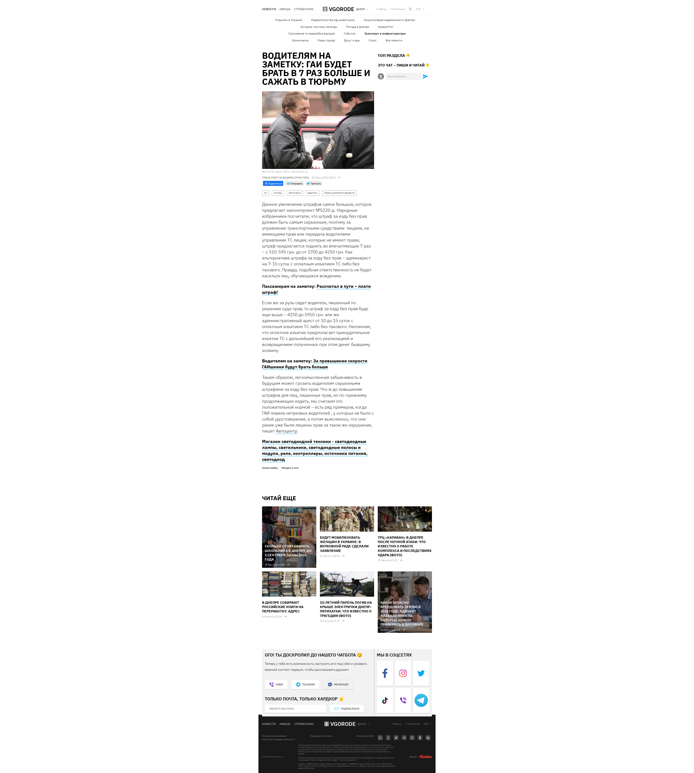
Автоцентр (286, 431)
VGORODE (343, 723)
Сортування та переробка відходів (311, 33)
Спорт (373, 40)
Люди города (326, 40)
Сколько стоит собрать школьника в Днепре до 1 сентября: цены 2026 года (288, 552)
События (349, 33)
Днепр (361, 724)
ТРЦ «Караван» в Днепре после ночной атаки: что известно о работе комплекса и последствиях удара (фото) (405, 546)
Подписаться (350, 708)
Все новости (394, 40)
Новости (269, 9)
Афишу (382, 9)
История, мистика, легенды (319, 27)
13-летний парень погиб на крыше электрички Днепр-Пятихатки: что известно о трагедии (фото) (346, 609)
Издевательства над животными (333, 20)
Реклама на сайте (365, 736)
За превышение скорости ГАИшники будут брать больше (314, 364)
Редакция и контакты (321, 736)
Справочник (304, 9)
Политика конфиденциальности (278, 739)
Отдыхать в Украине (288, 20)
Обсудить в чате (290, 468)
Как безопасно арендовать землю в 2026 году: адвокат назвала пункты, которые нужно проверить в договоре (402, 613)
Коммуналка (300, 40)
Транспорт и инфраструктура (385, 33)
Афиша (284, 9)
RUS (418, 9)
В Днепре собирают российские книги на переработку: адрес (282, 606)
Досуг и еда (351, 40)
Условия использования (274, 736)
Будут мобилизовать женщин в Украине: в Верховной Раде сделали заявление (344, 544)
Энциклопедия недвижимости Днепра (389, 20)
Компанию (398, 9)
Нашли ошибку (270, 468)
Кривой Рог (385, 27)
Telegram (308, 684)
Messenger (341, 684)
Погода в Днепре (357, 27)
